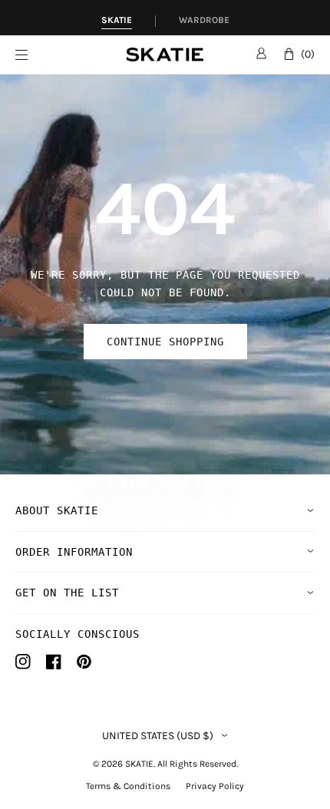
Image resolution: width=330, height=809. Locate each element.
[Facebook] (53, 661)
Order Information (74, 552)
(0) (308, 54)
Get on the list (67, 592)
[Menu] (71, 55)
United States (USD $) (157, 736)
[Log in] (261, 53)
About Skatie (56, 510)
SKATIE (139, 763)
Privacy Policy (215, 786)
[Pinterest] (84, 661)
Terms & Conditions (128, 786)
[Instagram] (23, 661)
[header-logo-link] (165, 55)
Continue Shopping (165, 341)
